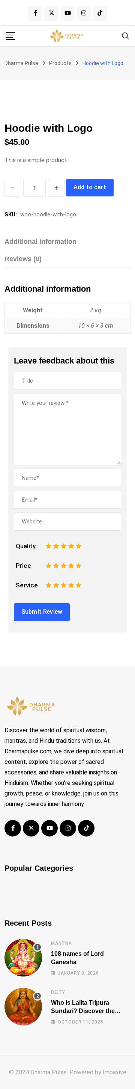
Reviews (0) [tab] (23, 259)
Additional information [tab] (40, 241)
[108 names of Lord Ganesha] (23, 957)
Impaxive (114, 1072)
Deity (58, 992)
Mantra (61, 943)
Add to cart (90, 187)
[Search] (125, 36)
